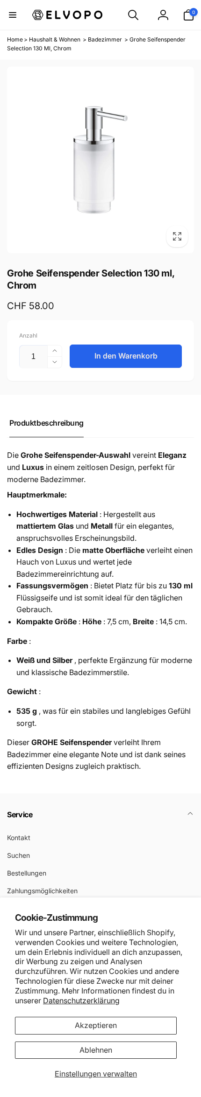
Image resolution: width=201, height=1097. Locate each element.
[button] (12, 15)
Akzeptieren (96, 1025)
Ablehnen (95, 1050)
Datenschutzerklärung (81, 1000)
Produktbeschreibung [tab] (46, 423)
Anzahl (28, 335)
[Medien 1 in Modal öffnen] (100, 160)
